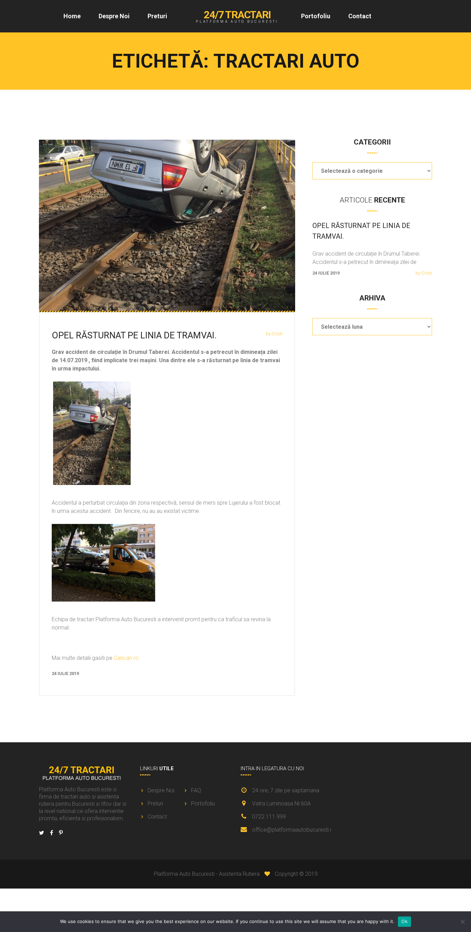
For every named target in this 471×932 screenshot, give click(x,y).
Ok (404, 921)
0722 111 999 (269, 816)
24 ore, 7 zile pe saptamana (285, 790)
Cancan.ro (126, 658)
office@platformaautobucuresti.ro (293, 829)
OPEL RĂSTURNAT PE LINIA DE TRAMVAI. (134, 335)
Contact (359, 16)
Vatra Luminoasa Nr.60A (281, 803)
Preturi (157, 16)
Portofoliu (315, 16)
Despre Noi (114, 16)
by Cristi (274, 333)
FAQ (196, 790)
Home (72, 16)
